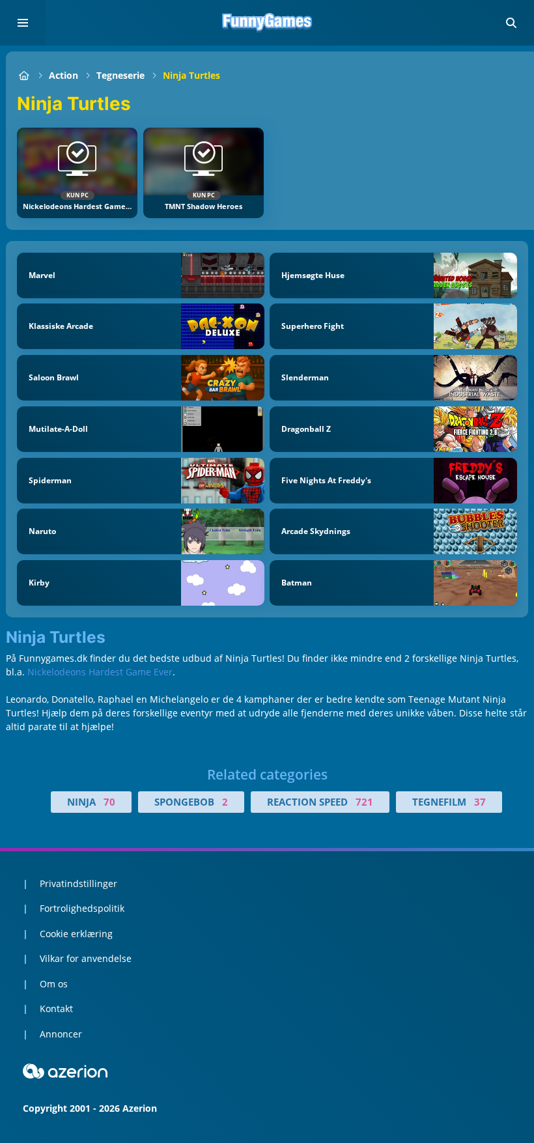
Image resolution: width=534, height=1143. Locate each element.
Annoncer (61, 1034)
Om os (54, 984)
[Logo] (267, 23)
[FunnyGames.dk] (24, 75)
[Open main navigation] (23, 23)
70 (109, 801)
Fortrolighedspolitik (82, 908)
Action (63, 75)
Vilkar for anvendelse (86, 958)
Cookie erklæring (76, 933)
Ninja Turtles (191, 75)
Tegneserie (120, 75)
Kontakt (56, 1008)
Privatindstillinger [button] (78, 883)
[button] (511, 23)
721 (364, 801)
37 (480, 801)
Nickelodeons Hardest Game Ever (100, 672)
